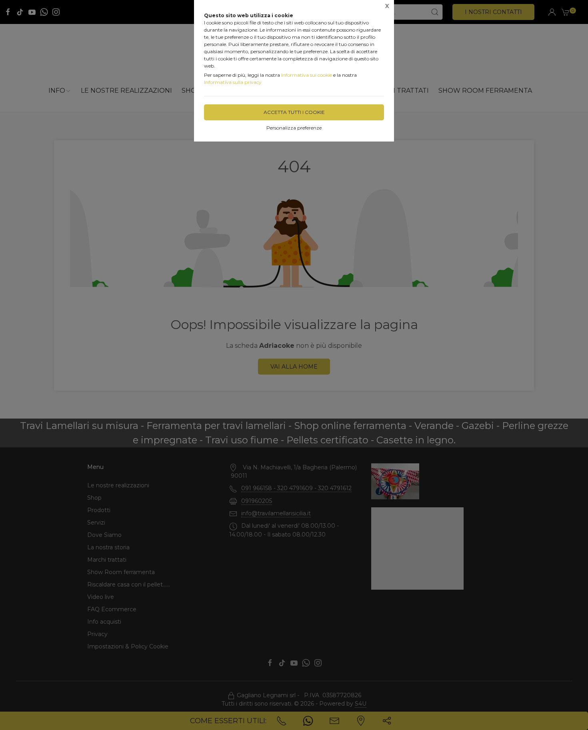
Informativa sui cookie (306, 75)
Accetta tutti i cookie (294, 112)
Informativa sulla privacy (233, 82)
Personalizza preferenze (294, 128)
